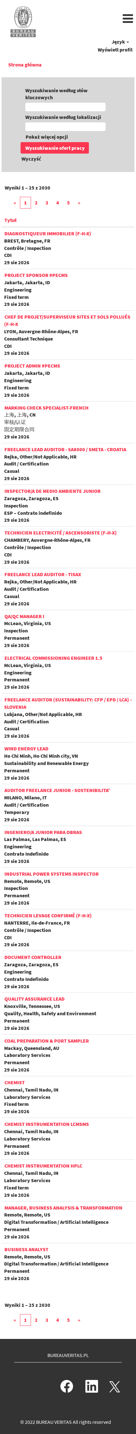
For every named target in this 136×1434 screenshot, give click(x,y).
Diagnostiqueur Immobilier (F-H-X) (47, 233)
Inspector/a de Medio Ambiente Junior (52, 491)
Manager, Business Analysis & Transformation (63, 1207)
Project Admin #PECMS (32, 365)
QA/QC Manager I (24, 616)
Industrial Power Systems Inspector (51, 874)
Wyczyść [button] (31, 158)
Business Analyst (26, 1249)
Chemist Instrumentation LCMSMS (46, 1124)
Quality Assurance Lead (34, 999)
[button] (90, 19)
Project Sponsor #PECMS (36, 275)
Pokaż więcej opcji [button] (47, 137)
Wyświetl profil (115, 49)
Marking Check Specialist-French (46, 407)
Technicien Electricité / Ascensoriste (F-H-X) (60, 532)
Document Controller (32, 957)
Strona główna (25, 64)
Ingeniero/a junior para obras (43, 832)
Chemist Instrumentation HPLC (43, 1165)
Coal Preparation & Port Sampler (46, 1041)
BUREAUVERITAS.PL (68, 1355)
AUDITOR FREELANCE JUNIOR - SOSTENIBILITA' (57, 790)
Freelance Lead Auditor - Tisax (42, 574)
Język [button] (119, 41)
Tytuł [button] (10, 220)
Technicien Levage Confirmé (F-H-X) (48, 915)
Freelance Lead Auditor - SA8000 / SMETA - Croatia (65, 449)
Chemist (14, 1082)
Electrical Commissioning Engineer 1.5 (53, 658)
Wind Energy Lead (26, 748)
